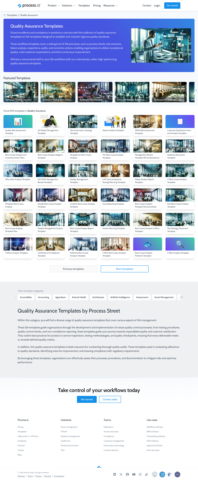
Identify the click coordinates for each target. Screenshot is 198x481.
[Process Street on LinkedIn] (115, 474)
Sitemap (21, 476)
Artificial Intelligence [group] (120, 297)
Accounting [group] (43, 297)
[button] (196, 90)
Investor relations (111, 450)
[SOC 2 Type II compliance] (162, 474)
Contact (146, 5)
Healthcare (65, 441)
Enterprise (22, 441)
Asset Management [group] (164, 297)
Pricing (97, 5)
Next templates (124, 269)
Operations (108, 427)
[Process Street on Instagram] (140, 474)
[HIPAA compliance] (170, 474)
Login (157, 5)
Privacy (39, 476)
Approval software (154, 445)
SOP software (153, 441)
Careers (21, 450)
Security (47, 476)
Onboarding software (156, 436)
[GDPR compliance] (177, 474)
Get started (172, 5)
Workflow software (155, 427)
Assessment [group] (142, 297)
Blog (19, 454)
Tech (63, 450)
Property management (70, 436)
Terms (30, 476)
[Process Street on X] (121, 474)
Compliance (109, 436)
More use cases (153, 450)
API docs (34, 436)
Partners (21, 445)
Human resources (111, 431)
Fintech (64, 431)
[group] (20, 92)
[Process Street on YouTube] (134, 474)
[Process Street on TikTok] (146, 474)
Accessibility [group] (26, 297)
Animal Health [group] (79, 297)
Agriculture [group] (60, 297)
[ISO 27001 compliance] (155, 474)
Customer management (114, 441)
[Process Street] (29, 6)
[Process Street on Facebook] (127, 474)
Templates (84, 5)
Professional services (69, 445)
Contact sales (110, 399)
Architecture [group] (98, 297)
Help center (23, 436)
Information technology (114, 445)
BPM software (153, 431)
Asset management (69, 427)
